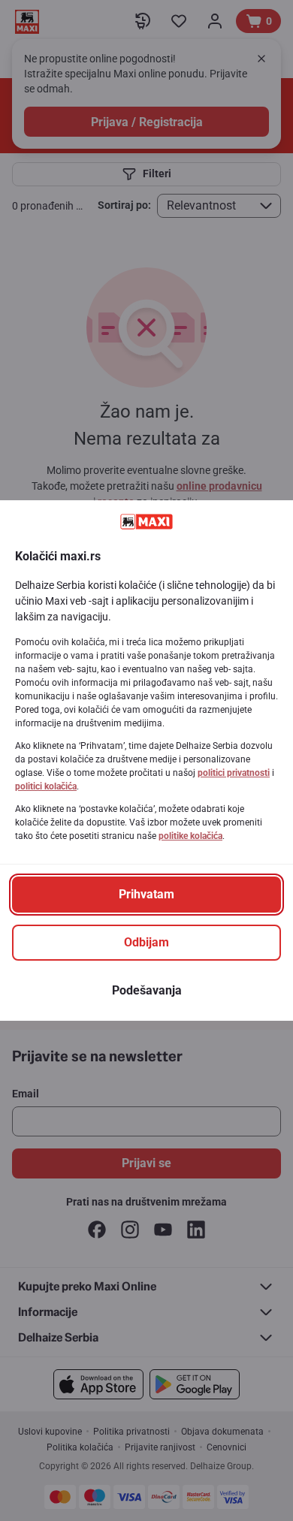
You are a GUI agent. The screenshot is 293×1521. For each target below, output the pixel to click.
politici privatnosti (234, 773)
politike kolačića (190, 836)
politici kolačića (46, 786)
